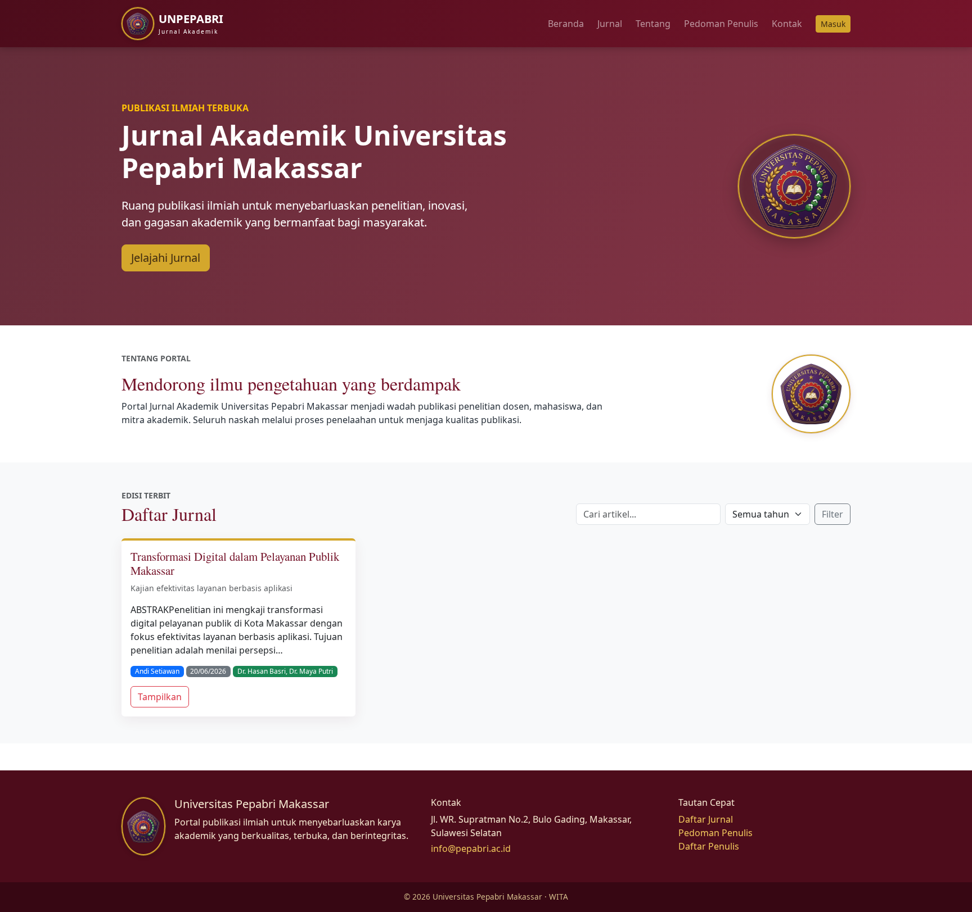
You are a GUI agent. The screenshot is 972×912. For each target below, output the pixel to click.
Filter (832, 514)
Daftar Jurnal (705, 819)
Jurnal (609, 23)
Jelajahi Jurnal (165, 257)
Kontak (787, 23)
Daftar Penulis (708, 846)
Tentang (653, 23)
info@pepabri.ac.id (471, 848)
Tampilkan (160, 697)
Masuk (833, 24)
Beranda (566, 23)
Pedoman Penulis (721, 23)
